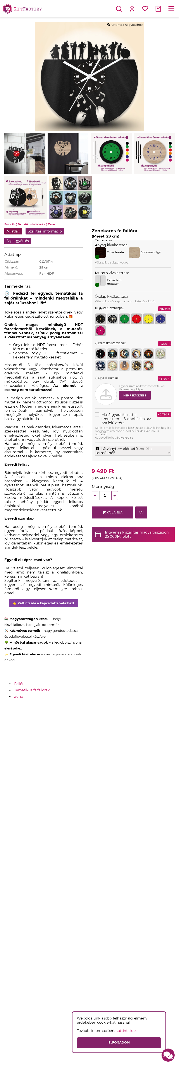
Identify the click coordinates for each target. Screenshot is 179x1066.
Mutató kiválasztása (112, 273)
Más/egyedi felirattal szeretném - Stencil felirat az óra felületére (126, 419)
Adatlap (13, 231)
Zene (51, 224)
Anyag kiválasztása (111, 245)
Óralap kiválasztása (111, 296)
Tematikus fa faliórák (33, 224)
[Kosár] (158, 8)
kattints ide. (126, 1031)
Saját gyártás (18, 241)
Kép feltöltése (134, 395)
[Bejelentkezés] (132, 8)
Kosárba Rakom (114, 514)
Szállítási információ (45, 231)
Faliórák (11, 224)
